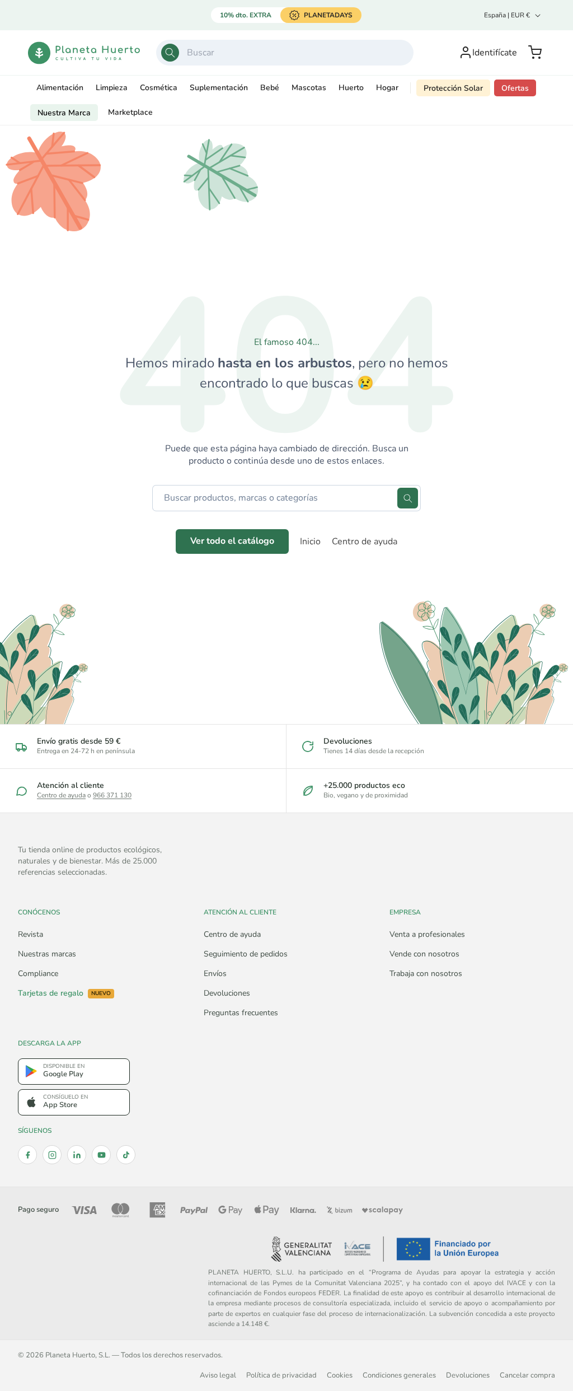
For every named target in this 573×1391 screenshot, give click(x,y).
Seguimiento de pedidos (246, 954)
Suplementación (219, 87)
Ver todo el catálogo (232, 541)
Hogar (387, 87)
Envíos (215, 973)
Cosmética (158, 87)
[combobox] (285, 53)
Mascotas (309, 87)
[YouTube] (101, 1154)
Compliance (38, 973)
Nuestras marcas (47, 954)
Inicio (310, 541)
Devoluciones (227, 993)
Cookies (340, 1375)
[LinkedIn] (76, 1154)
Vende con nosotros (424, 954)
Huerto (351, 87)
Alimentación (59, 87)
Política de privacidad (281, 1375)
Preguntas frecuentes (241, 1012)
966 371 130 (112, 795)
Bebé (269, 87)
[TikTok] (125, 1154)
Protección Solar (453, 88)
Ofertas (515, 88)
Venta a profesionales (427, 934)
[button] (535, 52)
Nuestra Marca (64, 113)
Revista (30, 934)
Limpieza (112, 87)
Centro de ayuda (364, 541)
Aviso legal (218, 1375)
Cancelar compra (527, 1375)
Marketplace (130, 112)
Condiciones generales (399, 1375)
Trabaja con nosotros (425, 973)
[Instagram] (52, 1154)
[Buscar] (170, 53)
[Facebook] (27, 1154)
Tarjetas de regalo (64, 993)
